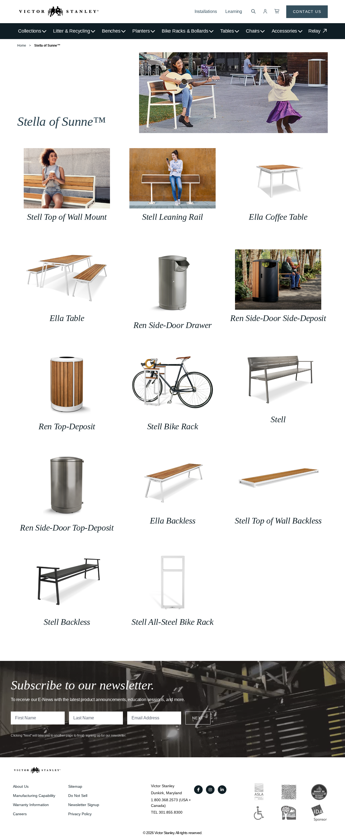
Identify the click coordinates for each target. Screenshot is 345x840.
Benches (111, 31)
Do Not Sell (77, 795)
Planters (141, 31)
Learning (233, 11)
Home (21, 45)
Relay (315, 31)
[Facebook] (198, 789)
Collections (29, 31)
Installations (206, 11)
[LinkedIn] (222, 789)
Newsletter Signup (83, 805)
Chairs (253, 31)
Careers (20, 814)
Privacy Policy (80, 814)
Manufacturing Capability (34, 795)
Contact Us (307, 11)
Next (198, 718)
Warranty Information (31, 805)
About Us (21, 786)
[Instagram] (210, 789)
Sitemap (75, 786)
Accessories (284, 31)
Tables (227, 31)
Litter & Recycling (71, 31)
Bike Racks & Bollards (185, 31)
